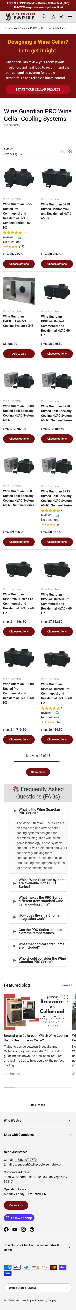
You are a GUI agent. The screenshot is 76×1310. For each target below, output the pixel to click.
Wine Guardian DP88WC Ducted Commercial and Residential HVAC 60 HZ (55, 326)
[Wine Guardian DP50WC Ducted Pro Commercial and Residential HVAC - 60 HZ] (57, 568)
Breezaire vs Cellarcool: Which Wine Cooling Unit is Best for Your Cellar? (36, 1038)
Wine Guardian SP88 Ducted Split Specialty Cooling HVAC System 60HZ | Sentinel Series (56, 413)
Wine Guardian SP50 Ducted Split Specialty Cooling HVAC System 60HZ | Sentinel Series (18, 498)
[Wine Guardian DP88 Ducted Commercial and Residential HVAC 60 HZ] (57, 178)
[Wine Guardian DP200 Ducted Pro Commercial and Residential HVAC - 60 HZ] (19, 658)
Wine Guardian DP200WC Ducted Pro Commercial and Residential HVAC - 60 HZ (18, 603)
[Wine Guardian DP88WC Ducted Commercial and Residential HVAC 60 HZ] (57, 290)
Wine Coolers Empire (23, 1300)
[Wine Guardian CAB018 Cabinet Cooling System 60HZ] (19, 290)
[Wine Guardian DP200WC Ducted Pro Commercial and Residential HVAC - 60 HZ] (19, 568)
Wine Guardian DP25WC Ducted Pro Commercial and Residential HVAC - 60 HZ (56, 693)
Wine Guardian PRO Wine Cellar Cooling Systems (39, 28)
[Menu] (69, 16)
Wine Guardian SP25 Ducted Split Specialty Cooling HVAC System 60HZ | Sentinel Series (56, 498)
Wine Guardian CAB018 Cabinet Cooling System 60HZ (18, 321)
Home (7, 28)
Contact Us (16, 1205)
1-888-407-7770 (25, 1160)
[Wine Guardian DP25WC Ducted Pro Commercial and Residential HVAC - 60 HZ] (57, 658)
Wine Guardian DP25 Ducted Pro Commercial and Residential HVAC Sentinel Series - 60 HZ (17, 215)
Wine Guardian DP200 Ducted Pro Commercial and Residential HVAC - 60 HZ (18, 693)
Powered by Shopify (45, 1300)
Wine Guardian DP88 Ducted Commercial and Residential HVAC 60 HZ (56, 211)
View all (66, 985)
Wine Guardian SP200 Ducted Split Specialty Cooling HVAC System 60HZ (18, 413)
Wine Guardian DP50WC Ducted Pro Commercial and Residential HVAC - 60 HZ (56, 604)
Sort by (8, 148)
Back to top (38, 1104)
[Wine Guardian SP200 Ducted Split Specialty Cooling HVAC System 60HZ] (19, 380)
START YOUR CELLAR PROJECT (38, 89)
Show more (38, 772)
